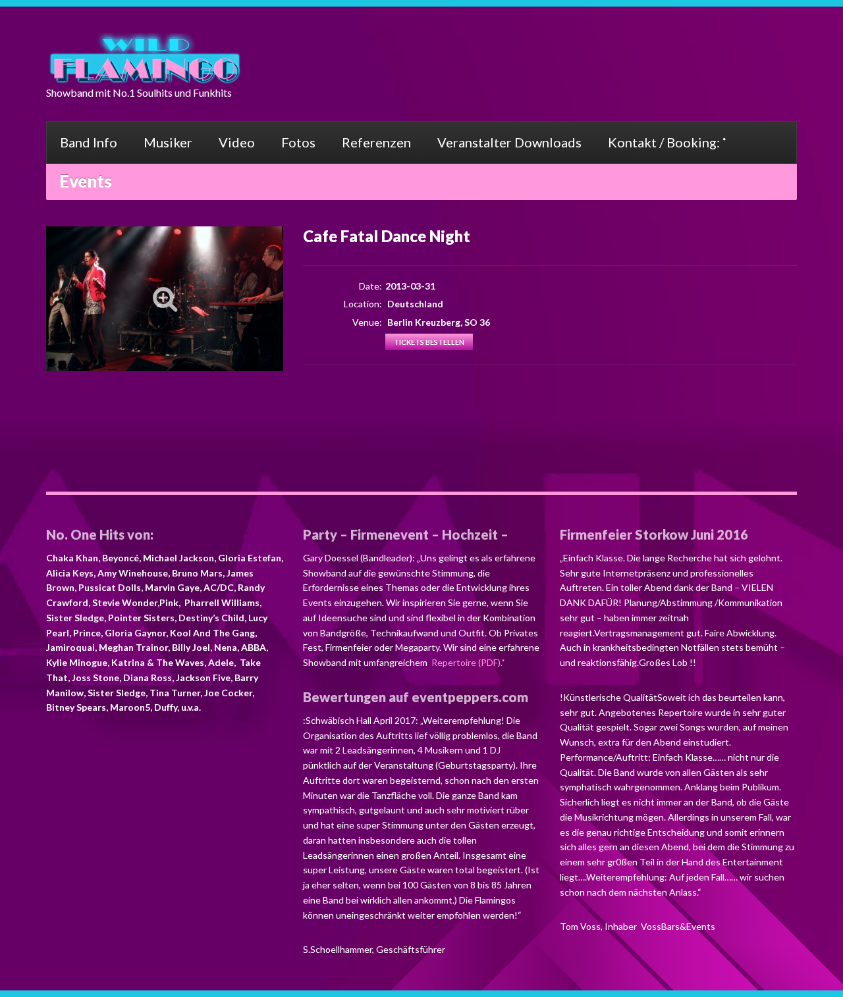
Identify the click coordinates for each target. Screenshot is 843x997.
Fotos (298, 142)
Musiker (168, 142)
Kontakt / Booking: (664, 142)
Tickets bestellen (429, 342)
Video (237, 142)
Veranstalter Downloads (509, 142)
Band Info (88, 142)
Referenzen (376, 142)
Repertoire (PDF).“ (467, 662)
